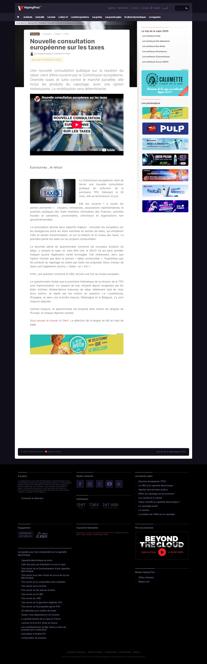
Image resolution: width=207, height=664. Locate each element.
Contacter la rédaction (32, 498)
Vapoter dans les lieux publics (153, 489)
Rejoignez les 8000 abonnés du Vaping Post (95, 532)
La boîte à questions (80, 17)
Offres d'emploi (146, 577)
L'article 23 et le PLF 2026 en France (39, 623)
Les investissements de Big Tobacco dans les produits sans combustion (43, 628)
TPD (66, 34)
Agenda (112, 8)
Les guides (97, 17)
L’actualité (39, 17)
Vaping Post (42, 6)
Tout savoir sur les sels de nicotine (38, 590)
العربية (165, 8)
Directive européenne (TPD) (152, 481)
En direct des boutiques (135, 17)
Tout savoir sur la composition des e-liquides (43, 582)
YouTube (109, 484)
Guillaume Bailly (44, 53)
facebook (80, 484)
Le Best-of (63, 17)
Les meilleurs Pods (151, 36)
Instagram (90, 484)
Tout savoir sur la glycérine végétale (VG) (41, 602)
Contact (135, 8)
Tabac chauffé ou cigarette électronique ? (159, 502)
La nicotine (143, 510)
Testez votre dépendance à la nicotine (40, 614)
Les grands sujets (113, 17)
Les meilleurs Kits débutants (156, 41)
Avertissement (111, 652)
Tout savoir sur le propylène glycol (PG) (40, 606)
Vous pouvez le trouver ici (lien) (49, 320)
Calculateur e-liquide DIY (33, 633)
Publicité (136, 652)
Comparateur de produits (33, 637)
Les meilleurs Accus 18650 (155, 62)
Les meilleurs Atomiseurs (154, 51)
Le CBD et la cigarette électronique (155, 485)
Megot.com (144, 581)
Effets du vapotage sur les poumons (156, 493)
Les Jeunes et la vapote (150, 497)
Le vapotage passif (147, 506)
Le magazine (154, 17)
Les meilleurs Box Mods (153, 46)
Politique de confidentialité (112, 656)
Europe (47, 34)
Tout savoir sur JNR (31, 598)
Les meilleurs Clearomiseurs (156, 56)
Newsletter (123, 8)
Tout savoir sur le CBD (32, 594)
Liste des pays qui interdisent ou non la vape (43, 564)
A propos (145, 8)
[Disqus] (77, 398)
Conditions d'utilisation (76, 652)
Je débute (27, 17)
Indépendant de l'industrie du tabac (25, 535)
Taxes (57, 34)
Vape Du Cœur (42, 535)
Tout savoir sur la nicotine (33, 586)
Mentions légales (95, 652)
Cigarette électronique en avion (36, 560)
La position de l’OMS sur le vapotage (156, 514)
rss (119, 484)
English (156, 8)
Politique (42, 23)
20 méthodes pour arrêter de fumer (38, 610)
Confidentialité (125, 652)
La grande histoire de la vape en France (41, 618)
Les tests (51, 17)
